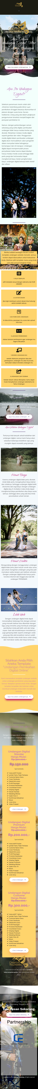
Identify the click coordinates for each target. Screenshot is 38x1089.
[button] (19, 10)
